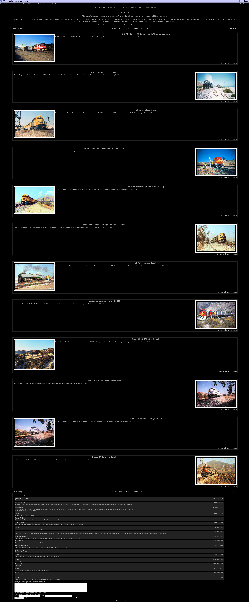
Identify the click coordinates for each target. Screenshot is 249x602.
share (28, 496)
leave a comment (231, 63)
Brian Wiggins (19, 541)
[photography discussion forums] (20, 2)
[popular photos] (135, 2)
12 (133, 28)
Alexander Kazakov (21, 498)
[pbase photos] (4, 2)
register (27, 592)
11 (130, 28)
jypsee (17, 577)
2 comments (221, 486)
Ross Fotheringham (21, 545)
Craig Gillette (19, 522)
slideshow (246, 3)
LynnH (17, 532)
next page (232, 28)
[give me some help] (241, 2)
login (21, 592)
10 (128, 28)
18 (145, 28)
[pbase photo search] (27, 2)
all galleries (16, 3)
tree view (230, 3)
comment (21, 496)
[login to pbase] (246, 2)
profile (10, 3)
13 (135, 28)
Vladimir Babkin (20, 564)
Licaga (17, 559)
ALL (148, 28)
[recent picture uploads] (13, 2)
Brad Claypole (19, 550)
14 (137, 28)
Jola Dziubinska (20, 536)
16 (141, 28)
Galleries (25, 3)
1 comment (221, 254)
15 (139, 28)
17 (143, 28)
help (26, 598)
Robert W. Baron (20, 518)
